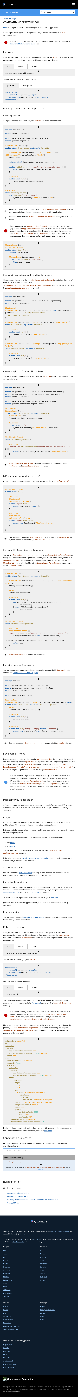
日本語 (42, 1320)
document (48, 1131)
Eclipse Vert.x (7, 1345)
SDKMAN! (7, 892)
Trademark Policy (59, 1387)
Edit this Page (10, 18)
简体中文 (43, 1316)
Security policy (8, 1280)
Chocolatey (35, 892)
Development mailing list (11, 1326)
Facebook (43, 1264)
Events (5, 1264)
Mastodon (43, 1257)
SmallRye (6, 1348)
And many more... (9, 1367)
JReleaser (54, 897)
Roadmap (6, 1273)
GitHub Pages (37, 1239)
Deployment (36, 1003)
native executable (25, 873)
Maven (12, 843)
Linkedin (43, 1267)
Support (5, 1306)
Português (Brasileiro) (47, 1310)
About (5, 1254)
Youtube (43, 1270)
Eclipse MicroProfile (9, 1364)
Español (42, 1313)
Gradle (12, 846)
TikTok (42, 1273)
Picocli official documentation (33, 917)
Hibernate (6, 1351)
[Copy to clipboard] (38, 71)
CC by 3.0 (22, 1234)
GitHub (42, 1280)
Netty (5, 1354)
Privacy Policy (7, 1293)
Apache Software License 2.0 (60, 1231)
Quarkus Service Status (10, 1329)
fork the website (18, 1242)
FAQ (4, 1313)
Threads (43, 1260)
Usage (5, 1283)
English (42, 1306)
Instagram (43, 1277)
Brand (5, 1286)
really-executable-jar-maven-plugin (36, 858)
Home (5, 1251)
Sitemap (6, 1296)
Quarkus (13, 1387)
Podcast (6, 1260)
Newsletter (6, 1267)
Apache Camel (8, 1361)
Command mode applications (18, 1193)
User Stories (7, 1270)
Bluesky (42, 1254)
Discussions (7, 1323)
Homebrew (15, 892)
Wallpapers (6, 1290)
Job (13, 1003)
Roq (22, 1239)
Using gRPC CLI (13, 1203)
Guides (5, 1310)
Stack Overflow (8, 1320)
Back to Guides (12, 12)
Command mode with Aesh (17, 1196)
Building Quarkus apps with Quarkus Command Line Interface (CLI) (32, 1199)
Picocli (5, 27)
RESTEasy (6, 1358)
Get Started (7, 1316)
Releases (6, 1277)
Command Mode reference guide (22, 44)
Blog (4, 1257)
